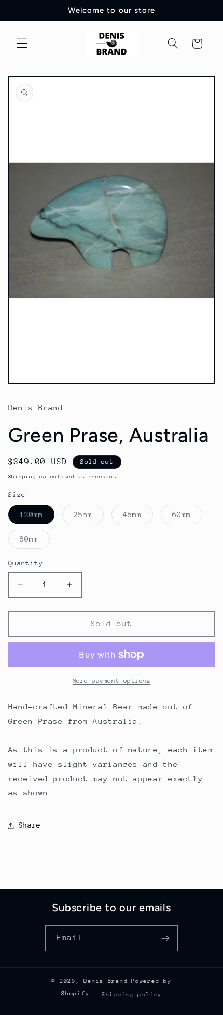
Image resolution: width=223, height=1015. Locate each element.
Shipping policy (132, 994)
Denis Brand (105, 981)
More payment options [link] (112, 680)
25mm (89, 517)
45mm (138, 517)
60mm (187, 517)
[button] (22, 44)
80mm (35, 541)
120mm (37, 517)
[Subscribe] (165, 938)
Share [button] (30, 825)
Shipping (22, 476)
